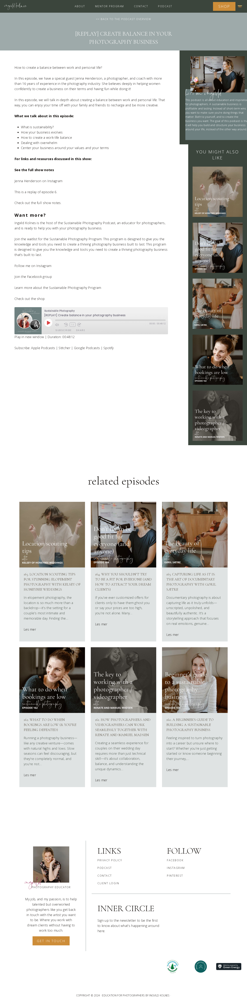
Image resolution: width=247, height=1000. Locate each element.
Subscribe (64, 330)
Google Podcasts (87, 348)
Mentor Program (109, 6)
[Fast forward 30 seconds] (81, 325)
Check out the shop (29, 298)
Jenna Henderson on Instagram (38, 181)
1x (72, 324)
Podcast (165, 6)
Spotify (108, 348)
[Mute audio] (58, 325)
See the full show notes (34, 170)
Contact (141, 6)
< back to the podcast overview (124, 19)
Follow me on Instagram (33, 266)
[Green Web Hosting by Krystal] (228, 966)
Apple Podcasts (43, 348)
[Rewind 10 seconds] (66, 325)
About (80, 6)
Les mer (30, 629)
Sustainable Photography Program (75, 239)
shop (224, 6)
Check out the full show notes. (37, 203)
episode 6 (49, 192)
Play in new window (29, 337)
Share (80, 330)
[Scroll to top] (193, 994)
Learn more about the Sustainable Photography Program (57, 287)
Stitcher (64, 348)
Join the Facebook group (33, 276)
